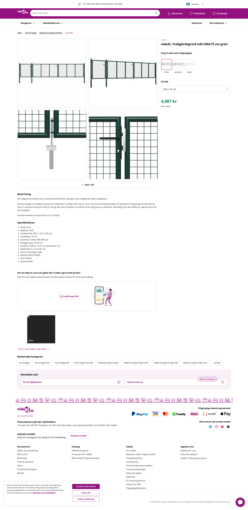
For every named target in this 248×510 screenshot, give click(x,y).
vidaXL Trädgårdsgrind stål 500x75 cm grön (194, 44)
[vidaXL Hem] (22, 12)
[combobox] (95, 13)
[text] (169, 101)
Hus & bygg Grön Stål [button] (83, 362)
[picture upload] (103, 296)
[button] (100, 4)
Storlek (164, 81)
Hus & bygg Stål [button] (62, 362)
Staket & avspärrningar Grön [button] (136, 362)
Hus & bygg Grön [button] (42, 362)
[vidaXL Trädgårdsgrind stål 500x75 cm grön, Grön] (52, 73)
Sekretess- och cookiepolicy (44, 493)
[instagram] (216, 426)
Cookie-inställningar (136, 469)
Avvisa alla (86, 493)
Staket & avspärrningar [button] (108, 362)
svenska (194, 4)
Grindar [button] (217, 362)
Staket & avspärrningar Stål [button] (166, 362)
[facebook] (210, 426)
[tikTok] (228, 426)
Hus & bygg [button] (24, 362)
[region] (53, 493)
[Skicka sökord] (156, 13)
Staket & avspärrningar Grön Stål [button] (196, 362)
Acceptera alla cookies (86, 486)
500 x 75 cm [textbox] (169, 89)
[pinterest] (222, 426)
